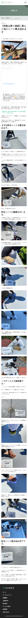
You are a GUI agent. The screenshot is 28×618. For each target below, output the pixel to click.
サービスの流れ (6, 606)
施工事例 (5, 603)
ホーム (2, 17)
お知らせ (7, 17)
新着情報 (5, 597)
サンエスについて (7, 595)
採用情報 (5, 609)
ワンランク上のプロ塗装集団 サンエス (11, 102)
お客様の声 (5, 600)
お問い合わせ (6, 612)
